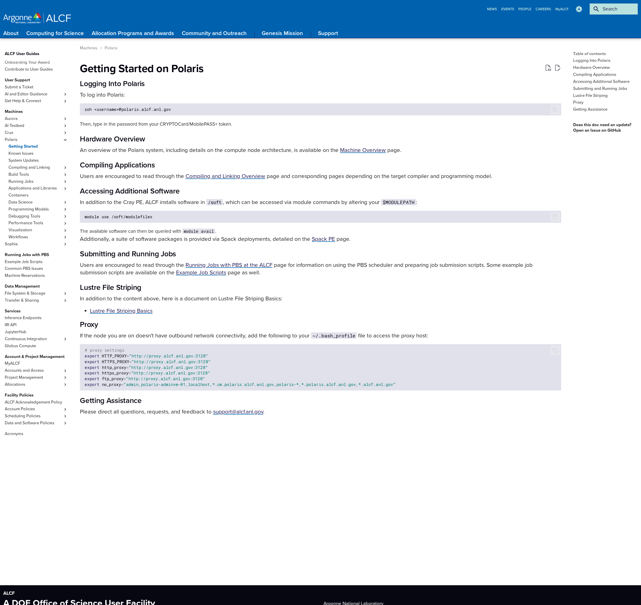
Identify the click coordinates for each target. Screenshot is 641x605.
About (11, 33)
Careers (544, 9)
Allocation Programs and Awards (133, 33)
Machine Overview (363, 150)
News (492, 9)
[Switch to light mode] (579, 9)
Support (328, 33)
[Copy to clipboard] (555, 109)
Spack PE (323, 239)
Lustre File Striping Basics (121, 310)
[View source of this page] (548, 68)
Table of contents (589, 53)
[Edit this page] (557, 68)
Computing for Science (55, 33)
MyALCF (562, 9)
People (525, 9)
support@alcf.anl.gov (238, 411)
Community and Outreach (214, 33)
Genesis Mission (282, 33)
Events (508, 9)
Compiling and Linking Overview (225, 176)
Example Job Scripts (201, 272)
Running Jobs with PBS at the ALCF (229, 265)
